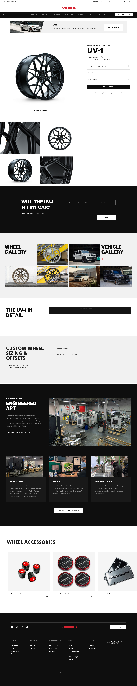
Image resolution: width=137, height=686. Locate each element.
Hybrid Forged (15, 651)
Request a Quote (124, 14)
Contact (124, 8)
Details (34, 14)
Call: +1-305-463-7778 (10, 2)
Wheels (12, 8)
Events (70, 659)
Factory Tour (53, 645)
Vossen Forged (73, 657)
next (106, 218)
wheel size (39, 213)
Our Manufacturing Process (68, 510)
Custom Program (85, 14)
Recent (70, 645)
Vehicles (32, 645)
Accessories (114, 1)
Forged (13, 648)
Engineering (38, 8)
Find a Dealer (129, 2)
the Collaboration (113, 27)
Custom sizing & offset (101, 92)
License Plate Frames (108, 594)
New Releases (15, 645)
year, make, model (27, 213)
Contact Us (91, 645)
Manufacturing (55, 641)
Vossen (69, 8)
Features (71, 648)
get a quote (49, 213)
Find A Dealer (92, 648)
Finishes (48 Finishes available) (97, 66)
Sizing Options (92, 72)
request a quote (118, 627)
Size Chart (69, 14)
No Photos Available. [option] (87, 308)
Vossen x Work (16, 654)
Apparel (104, 1)
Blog (85, 8)
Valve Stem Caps (17, 594)
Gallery (24, 8)
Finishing (53, 8)
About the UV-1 (92, 79)
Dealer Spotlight (73, 654)
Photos (57, 14)
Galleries (45, 14)
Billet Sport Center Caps (63, 595)
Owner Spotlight (73, 651)
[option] (29, 575)
